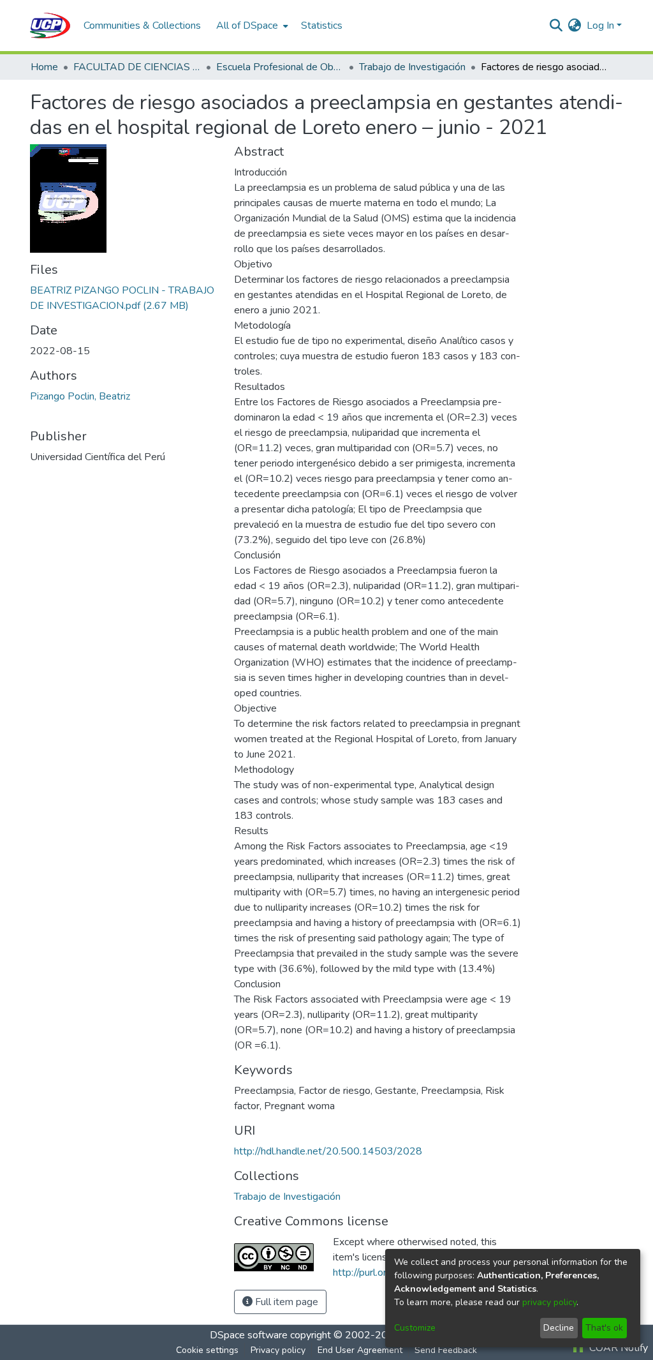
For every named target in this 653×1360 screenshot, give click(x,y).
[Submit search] (556, 25)
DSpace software (249, 1335)
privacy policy (549, 1302)
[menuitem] (251, 25)
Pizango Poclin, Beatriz (80, 396)
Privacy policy (278, 1350)
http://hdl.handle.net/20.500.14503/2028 (328, 1151)
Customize (415, 1328)
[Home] (50, 25)
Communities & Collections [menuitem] (142, 26)
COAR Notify (617, 1348)
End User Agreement (360, 1350)
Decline (558, 1328)
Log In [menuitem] (600, 26)
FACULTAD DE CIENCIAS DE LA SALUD (137, 67)
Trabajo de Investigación (412, 67)
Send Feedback (446, 1350)
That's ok (604, 1328)
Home (44, 67)
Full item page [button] (285, 1302)
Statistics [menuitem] (321, 26)
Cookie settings (207, 1350)
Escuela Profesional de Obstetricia (280, 67)
